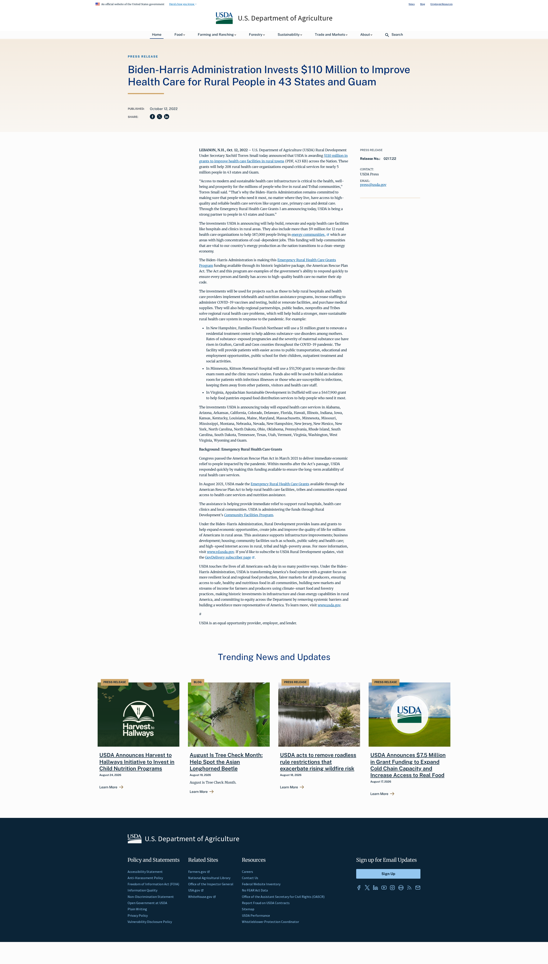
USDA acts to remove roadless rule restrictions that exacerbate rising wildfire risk (318, 762)
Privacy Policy (138, 915)
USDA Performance (256, 915)
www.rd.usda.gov (220, 552)
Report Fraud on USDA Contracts (266, 903)
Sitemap (248, 909)
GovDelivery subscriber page (228, 557)
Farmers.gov (197, 871)
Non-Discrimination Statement (151, 896)
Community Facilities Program (248, 515)
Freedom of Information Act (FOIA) (153, 884)
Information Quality (142, 890)
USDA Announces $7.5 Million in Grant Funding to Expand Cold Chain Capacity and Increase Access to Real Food (408, 765)
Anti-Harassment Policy (145, 878)
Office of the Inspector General (210, 884)
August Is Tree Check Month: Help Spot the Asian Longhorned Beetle (226, 762)
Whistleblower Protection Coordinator (270, 922)
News (412, 4)
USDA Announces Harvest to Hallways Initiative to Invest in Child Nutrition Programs (136, 762)
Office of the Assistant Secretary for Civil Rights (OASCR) (283, 896)
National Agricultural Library (209, 878)
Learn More (108, 787)
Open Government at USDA (147, 903)
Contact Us (250, 878)
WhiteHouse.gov (200, 896)
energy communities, (309, 234)
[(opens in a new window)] (358, 887)
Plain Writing (137, 909)
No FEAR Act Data (255, 890)
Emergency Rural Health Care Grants (280, 484)
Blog (422, 4)
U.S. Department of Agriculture (285, 17)
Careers (247, 871)
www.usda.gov (329, 605)
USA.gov (194, 890)
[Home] (225, 23)
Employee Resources (441, 4)
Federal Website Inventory (261, 884)
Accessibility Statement (145, 871)
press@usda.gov (373, 184)
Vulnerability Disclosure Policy (150, 922)
